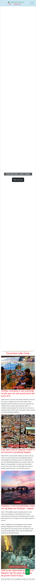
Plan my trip (18, 180)
